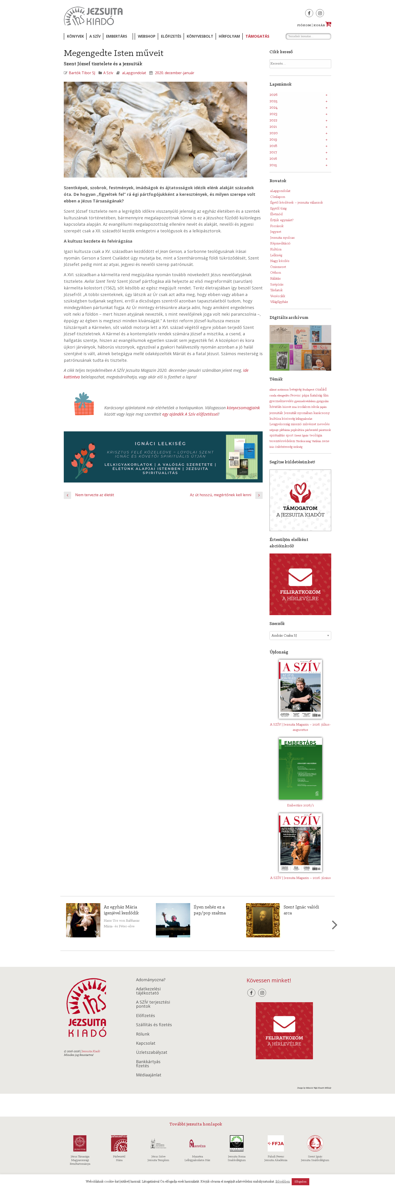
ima (294, 407)
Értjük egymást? (282, 220)
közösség (288, 419)
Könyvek (75, 36)
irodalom (304, 407)
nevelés (323, 424)
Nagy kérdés (279, 261)
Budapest (308, 389)
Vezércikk (277, 296)
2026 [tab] (274, 95)
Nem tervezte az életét (94, 494)
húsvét (287, 407)
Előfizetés (171, 36)
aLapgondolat (134, 72)
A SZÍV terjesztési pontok (153, 1004)
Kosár (321, 25)
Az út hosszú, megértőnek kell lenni (220, 494)
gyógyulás (323, 401)
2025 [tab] (274, 101)
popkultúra (297, 430)
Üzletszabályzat (151, 1052)
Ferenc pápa (299, 395)
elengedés (283, 395)
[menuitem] (75, 36)
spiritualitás (277, 435)
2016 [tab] (273, 159)
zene (325, 441)
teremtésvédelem (282, 441)
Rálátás (275, 279)
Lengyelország (280, 424)
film (325, 395)
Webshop (146, 36)
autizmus (283, 389)
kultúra (275, 419)
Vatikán (316, 441)
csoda (273, 395)
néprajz (274, 430)
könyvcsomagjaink (243, 407)
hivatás (276, 407)
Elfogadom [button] (300, 1181)
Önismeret (278, 267)
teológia (316, 435)
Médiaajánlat (148, 1075)
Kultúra (275, 249)
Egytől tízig (278, 208)
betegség (296, 389)
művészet (309, 424)
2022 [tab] (273, 120)
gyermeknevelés (282, 401)
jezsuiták (276, 413)
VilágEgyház (279, 302)
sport (289, 435)
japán (323, 407)
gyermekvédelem (305, 401)
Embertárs (116, 36)
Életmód (276, 214)
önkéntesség (283, 447)
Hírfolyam (229, 36)
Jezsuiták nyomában (298, 413)
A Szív (95, 36)
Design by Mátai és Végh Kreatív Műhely (314, 1088)
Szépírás (276, 284)
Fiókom (304, 25)
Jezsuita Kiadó (93, 16)
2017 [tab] (273, 152)
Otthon (275, 273)
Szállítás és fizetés (154, 1024)
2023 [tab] (273, 114)
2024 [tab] (274, 108)
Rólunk (142, 1034)
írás (272, 447)
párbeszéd (311, 430)
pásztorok (325, 430)
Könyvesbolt (200, 36)
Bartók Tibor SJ (82, 72)
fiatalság (316, 395)
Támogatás (257, 36)
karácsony (321, 413)
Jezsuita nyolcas (282, 238)
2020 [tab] (274, 133)
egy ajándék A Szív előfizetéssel (190, 414)
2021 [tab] (273, 127)
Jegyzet (275, 232)
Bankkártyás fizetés (148, 1063)
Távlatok (276, 290)
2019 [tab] (273, 140)
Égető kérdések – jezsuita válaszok (296, 203)
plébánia (285, 430)
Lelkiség (276, 255)
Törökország (303, 441)
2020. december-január (174, 72)
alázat (273, 389)
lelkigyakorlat (304, 419)
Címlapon (277, 197)
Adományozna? (150, 979)
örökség (297, 447)
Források (277, 226)
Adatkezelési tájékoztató (148, 991)
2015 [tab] (273, 165)
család (321, 390)
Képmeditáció (280, 243)
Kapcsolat (145, 1043)
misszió (296, 424)
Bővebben (282, 1181)
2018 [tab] (273, 146)
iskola (315, 407)
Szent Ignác (301, 435)
